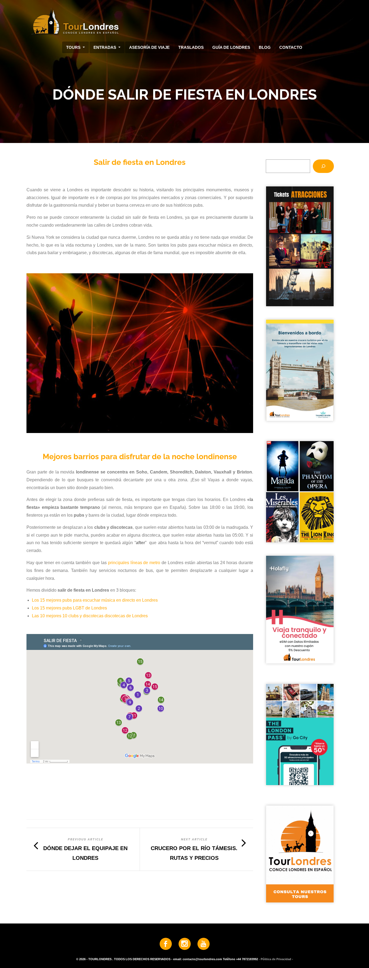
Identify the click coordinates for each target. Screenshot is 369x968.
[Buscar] (323, 166)
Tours (74, 47)
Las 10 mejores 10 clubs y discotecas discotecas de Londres (90, 615)
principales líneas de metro (134, 562)
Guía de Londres (231, 47)
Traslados (191, 47)
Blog (265, 47)
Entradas (105, 47)
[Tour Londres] (182, 21)
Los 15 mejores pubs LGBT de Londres (69, 608)
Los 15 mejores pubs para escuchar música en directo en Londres (95, 600)
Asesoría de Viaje (149, 47)
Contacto (290, 47)
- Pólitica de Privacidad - (276, 959)
